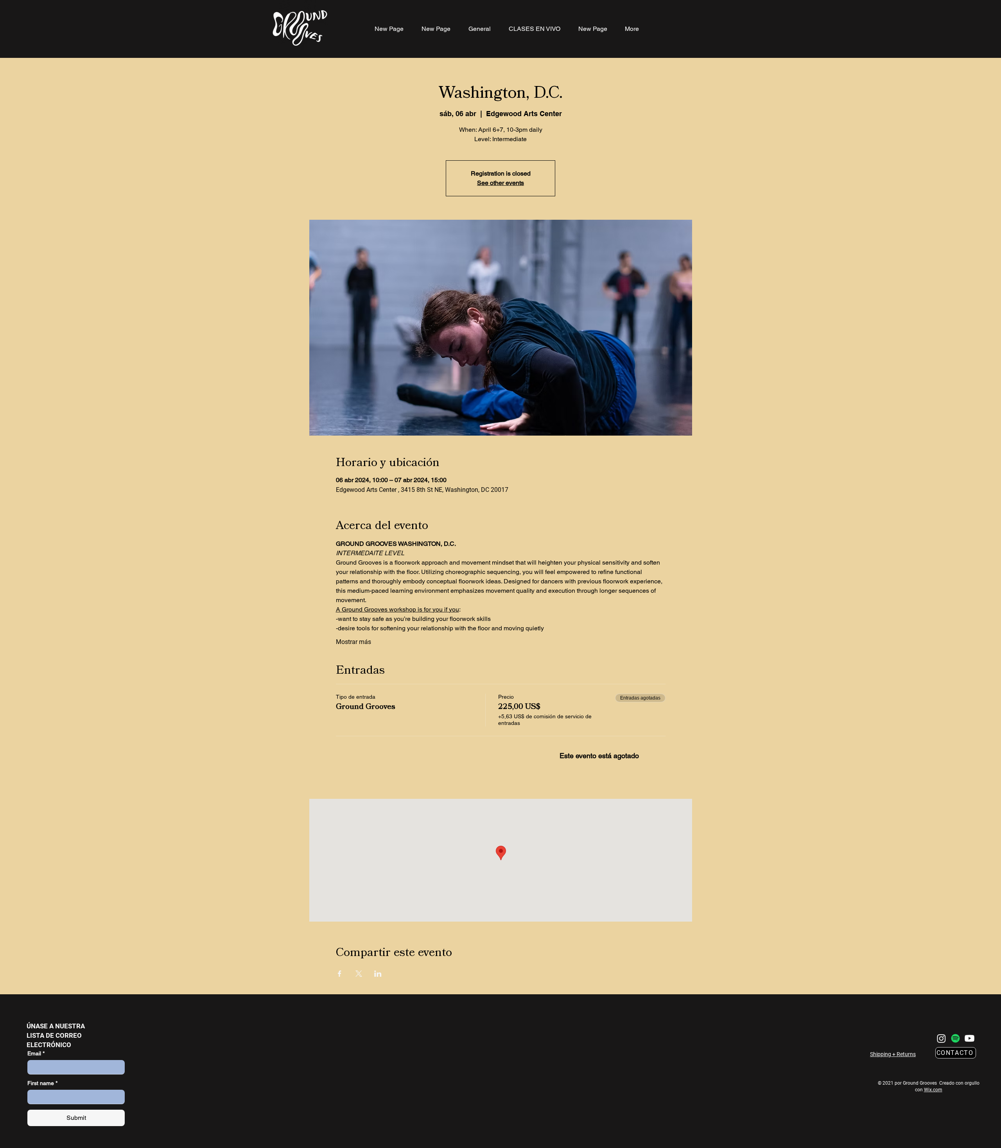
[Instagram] (941, 1038)
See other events (500, 183)
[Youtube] (969, 1038)
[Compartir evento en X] (358, 973)
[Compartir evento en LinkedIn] (378, 973)
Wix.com (933, 1089)
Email (36, 1053)
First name (42, 1083)
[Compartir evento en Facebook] (339, 973)
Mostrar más (353, 642)
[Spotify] (955, 1038)
